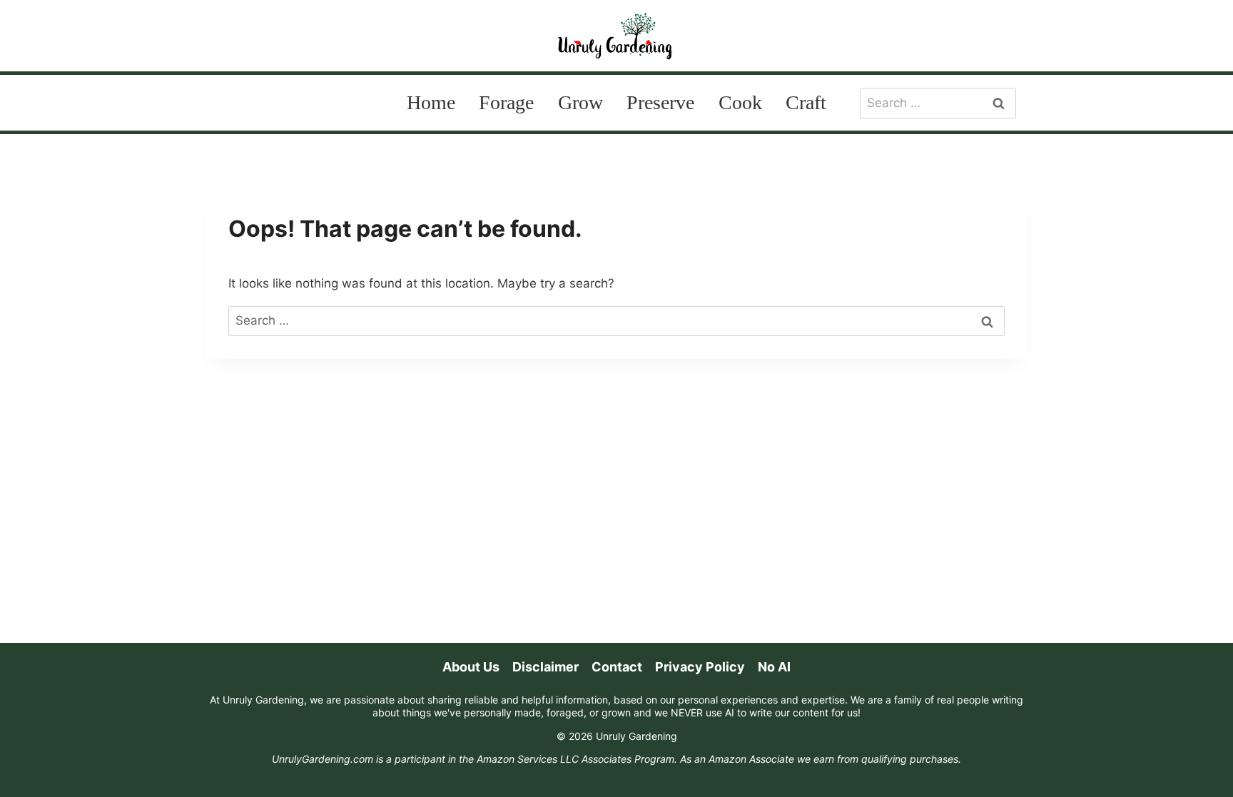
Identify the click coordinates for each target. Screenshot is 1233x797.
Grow (580, 102)
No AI (774, 666)
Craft (806, 102)
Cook (740, 102)
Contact (617, 666)
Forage (506, 102)
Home (431, 102)
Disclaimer (545, 666)
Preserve (660, 102)
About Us (470, 666)
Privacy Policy (700, 666)
